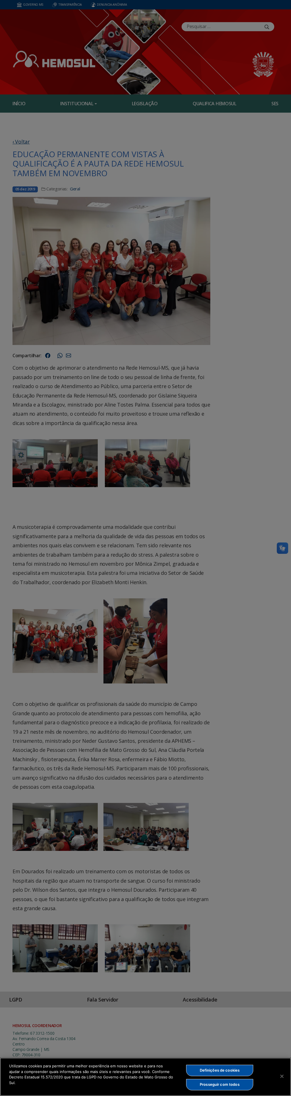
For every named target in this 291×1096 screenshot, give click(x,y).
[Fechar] (282, 1076)
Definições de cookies (220, 1070)
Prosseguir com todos (220, 1084)
